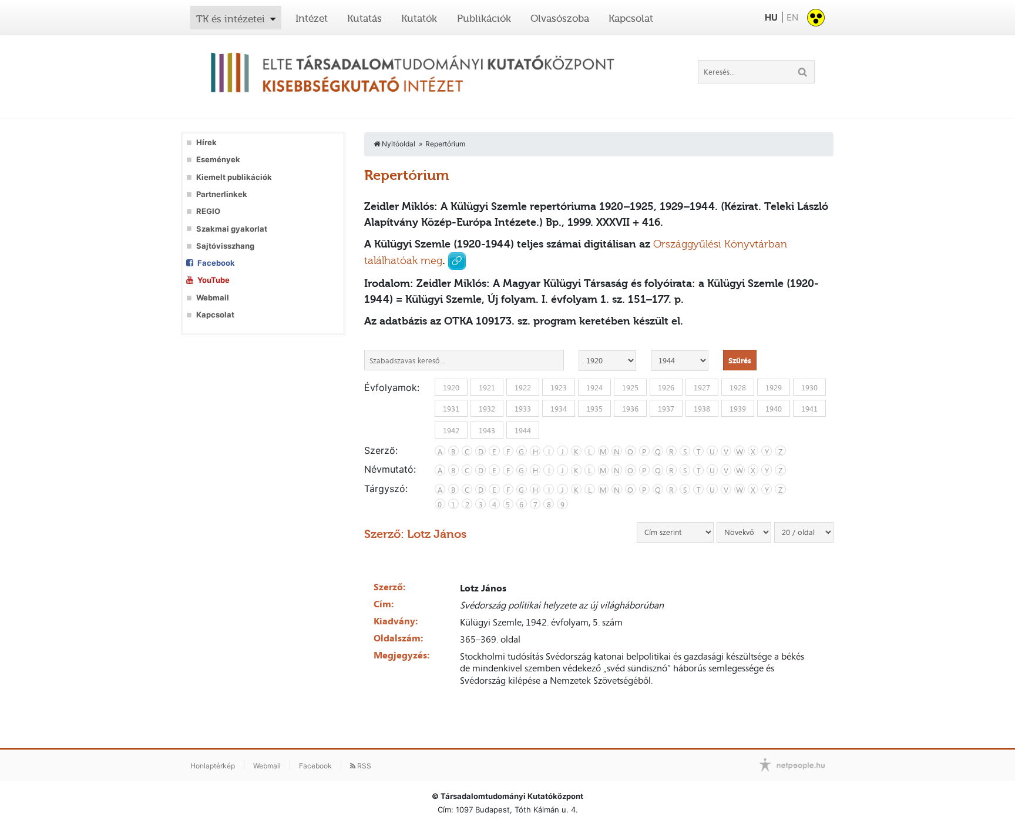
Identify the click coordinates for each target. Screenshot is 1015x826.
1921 (487, 387)
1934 (558, 408)
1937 (666, 408)
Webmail (212, 298)
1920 (451, 387)
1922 (523, 387)
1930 (809, 387)
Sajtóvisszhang (225, 246)
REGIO (208, 211)
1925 (630, 387)
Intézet (311, 18)
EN (792, 17)
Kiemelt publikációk (234, 177)
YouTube (213, 280)
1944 (523, 429)
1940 (773, 408)
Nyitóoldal (397, 143)
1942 (451, 429)
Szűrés (739, 360)
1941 (809, 408)
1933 (523, 408)
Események (218, 159)
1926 (666, 387)
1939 (738, 408)
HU (771, 17)
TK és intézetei (230, 19)
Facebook (216, 263)
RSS (363, 765)
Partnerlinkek (221, 194)
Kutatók (419, 18)
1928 (738, 387)
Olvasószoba (559, 18)
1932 (487, 408)
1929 (773, 387)
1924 (594, 387)
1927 (702, 387)
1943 (487, 429)
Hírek (206, 142)
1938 (702, 408)
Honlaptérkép (212, 765)
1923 (558, 387)
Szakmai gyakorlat (231, 229)
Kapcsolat (631, 18)
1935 (594, 408)
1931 (451, 408)
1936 (630, 408)
